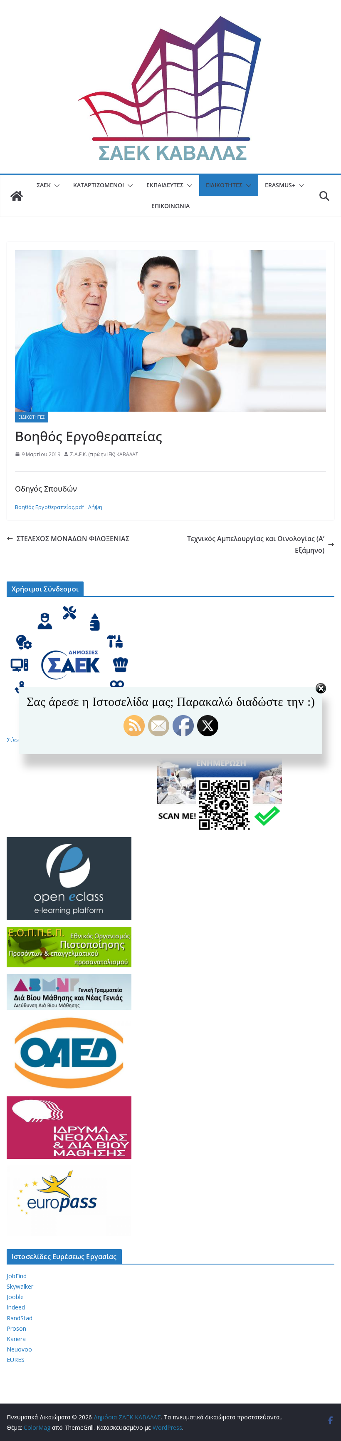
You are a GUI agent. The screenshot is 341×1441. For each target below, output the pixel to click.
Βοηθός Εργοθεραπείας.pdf (49, 507)
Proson (16, 1328)
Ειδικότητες (224, 185)
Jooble (15, 1297)
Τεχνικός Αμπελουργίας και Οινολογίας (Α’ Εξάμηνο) (255, 544)
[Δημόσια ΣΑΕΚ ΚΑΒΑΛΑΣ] (17, 196)
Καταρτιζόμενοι (98, 185)
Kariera (16, 1339)
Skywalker (20, 1286)
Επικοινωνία (170, 206)
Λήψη (95, 507)
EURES (16, 1360)
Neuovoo (19, 1349)
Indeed (16, 1307)
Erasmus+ (280, 185)
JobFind (17, 1276)
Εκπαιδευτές (164, 185)
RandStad (19, 1318)
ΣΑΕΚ (44, 185)
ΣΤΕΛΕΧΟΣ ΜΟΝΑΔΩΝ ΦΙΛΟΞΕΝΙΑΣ (73, 538)
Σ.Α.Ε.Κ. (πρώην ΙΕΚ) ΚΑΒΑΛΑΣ (104, 454)
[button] (55, 185)
